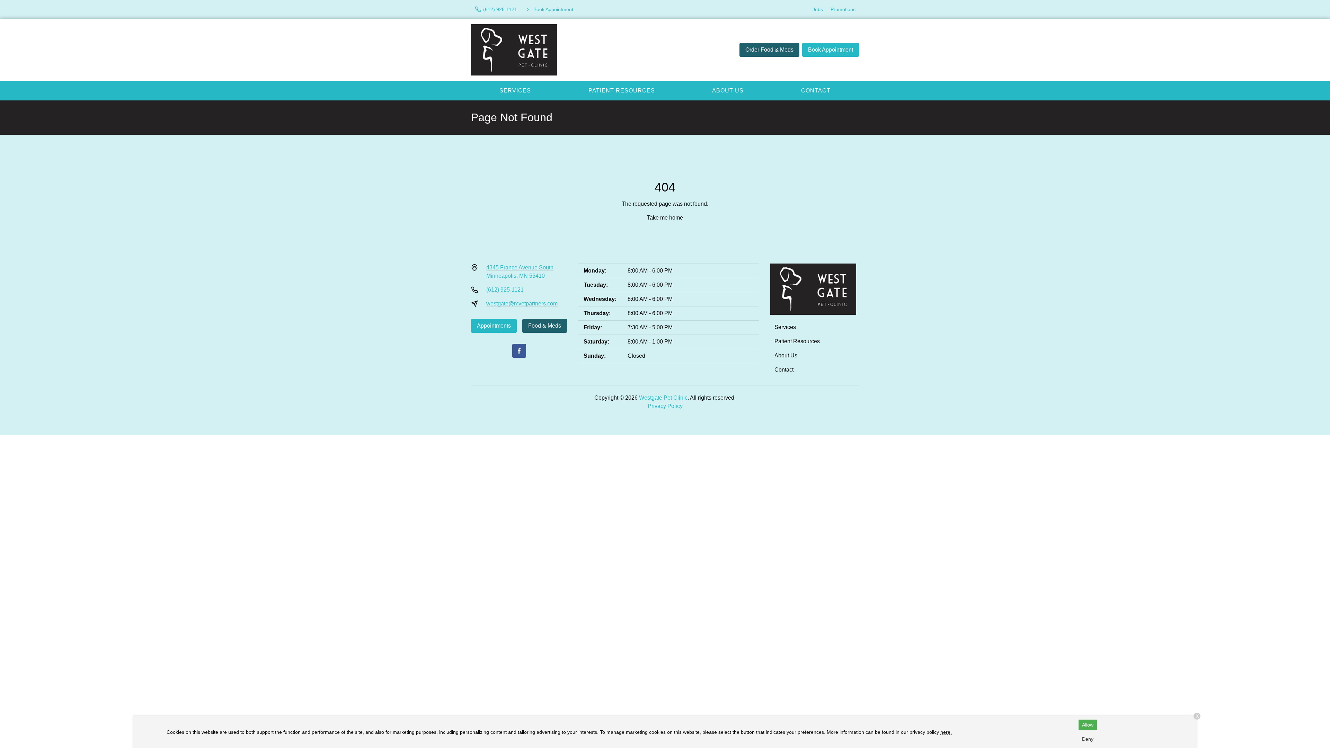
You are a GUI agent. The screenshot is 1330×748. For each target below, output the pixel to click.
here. (946, 732)
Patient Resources (621, 90)
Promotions (843, 9)
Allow (1087, 725)
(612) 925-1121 (505, 290)
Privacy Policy (665, 406)
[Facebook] (519, 351)
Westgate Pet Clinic (663, 398)
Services (515, 90)
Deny (1087, 739)
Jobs (818, 9)
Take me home (665, 218)
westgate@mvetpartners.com (522, 303)
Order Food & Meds (769, 50)
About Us (728, 90)
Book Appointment (830, 50)
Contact (816, 90)
